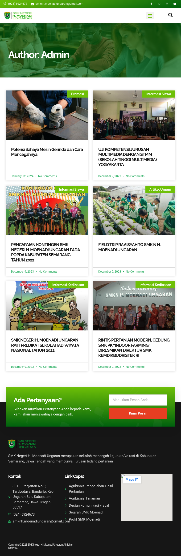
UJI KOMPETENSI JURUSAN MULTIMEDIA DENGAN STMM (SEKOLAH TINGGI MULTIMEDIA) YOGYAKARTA (127, 157)
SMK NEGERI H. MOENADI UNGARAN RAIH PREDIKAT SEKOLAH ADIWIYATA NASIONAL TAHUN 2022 (45, 345)
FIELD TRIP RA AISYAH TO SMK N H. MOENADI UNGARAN (129, 247)
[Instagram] (167, 4)
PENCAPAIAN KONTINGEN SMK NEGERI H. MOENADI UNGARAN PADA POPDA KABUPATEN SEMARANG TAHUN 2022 (45, 252)
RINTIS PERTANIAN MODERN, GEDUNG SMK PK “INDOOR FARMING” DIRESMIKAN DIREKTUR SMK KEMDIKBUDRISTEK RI (133, 348)
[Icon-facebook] (151, 4)
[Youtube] (175, 4)
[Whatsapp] (159, 4)
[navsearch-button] (167, 16)
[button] (150, 15)
